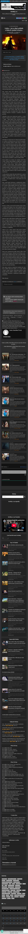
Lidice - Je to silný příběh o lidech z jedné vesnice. (14, 29)
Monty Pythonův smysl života (15, 591)
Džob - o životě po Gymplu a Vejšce (15, 377)
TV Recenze (8, 896)
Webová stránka (7, 336)
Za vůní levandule (21, 819)
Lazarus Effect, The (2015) (12, 798)
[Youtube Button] (23, 18)
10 (3, 918)
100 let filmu (4, 879)
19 (10, 920)
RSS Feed (4, 847)
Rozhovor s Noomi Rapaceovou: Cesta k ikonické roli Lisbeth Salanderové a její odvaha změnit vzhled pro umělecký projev (13, 740)
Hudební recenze (11, 885)
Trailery (3, 896)
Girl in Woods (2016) (11, 787)
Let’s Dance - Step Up (11, 749)
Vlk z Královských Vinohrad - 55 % (14, 791)
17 (3, 920)
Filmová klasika (9, 880)
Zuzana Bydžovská (6, 328)
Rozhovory (19, 893)
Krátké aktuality (11, 887)
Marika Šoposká (13, 323)
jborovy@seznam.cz (11, 864)
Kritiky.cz (14, 12)
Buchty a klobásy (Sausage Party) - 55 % (15, 774)
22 (20, 920)
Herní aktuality (18, 883)
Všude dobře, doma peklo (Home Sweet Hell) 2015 (12, 727)
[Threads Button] (20, 18)
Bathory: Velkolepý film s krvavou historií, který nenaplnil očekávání (17, 422)
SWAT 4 (10, 820)
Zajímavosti (16, 896)
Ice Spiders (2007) (11, 765)
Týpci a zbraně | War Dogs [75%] (14, 764)
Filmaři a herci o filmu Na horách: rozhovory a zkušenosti (17, 399)
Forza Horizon (10, 803)
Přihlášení (23, 466)
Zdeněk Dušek (22, 326)
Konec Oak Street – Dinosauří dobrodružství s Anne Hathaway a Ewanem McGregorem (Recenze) (16, 600)
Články (13, 898)
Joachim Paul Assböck (19, 322)
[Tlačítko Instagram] (21, 18)
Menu (4, 18)
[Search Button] (26, 18)
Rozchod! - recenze (11, 756)
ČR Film (9, 321)
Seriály (23, 893)
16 (24, 918)
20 (14, 920)
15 (20, 918)
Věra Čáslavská (10, 796)
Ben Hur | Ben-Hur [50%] (12, 772)
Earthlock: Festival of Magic (12, 802)
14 (17, 918)
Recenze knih (10, 892)
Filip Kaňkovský (15, 321)
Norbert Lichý (5, 325)
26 (10, 923)
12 (10, 918)
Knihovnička (17, 885)
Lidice (15, 281)
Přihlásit (4, 842)
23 (24, 920)
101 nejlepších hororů (12, 879)
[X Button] (17, 18)
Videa (12, 896)
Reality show (19, 890)
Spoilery (11, 895)
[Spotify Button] (24, 18)
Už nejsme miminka (11, 771)
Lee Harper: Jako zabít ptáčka (12, 799)
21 (17, 920)
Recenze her (4, 892)
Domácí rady (19, 879)
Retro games (13, 893)
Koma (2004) (17, 828)
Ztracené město (10, 752)
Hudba (6, 885)
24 (3, 923)
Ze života (8, 898)
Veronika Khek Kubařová (13, 326)
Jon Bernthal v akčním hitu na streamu (11, 714)
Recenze (23, 890)
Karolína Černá (10, 32)
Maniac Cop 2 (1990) (11, 810)
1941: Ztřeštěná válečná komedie (15, 545)
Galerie (13, 883)
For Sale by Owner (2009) (8, 672)
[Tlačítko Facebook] (18, 18)
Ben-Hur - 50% (10, 770)
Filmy (10, 883)
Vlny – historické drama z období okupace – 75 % (17, 354)
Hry (2, 885)
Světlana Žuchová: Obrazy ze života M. (15, 785)
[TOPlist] (4, 903)
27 (13, 923)
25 (6, 923)
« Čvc (3, 927)
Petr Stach (17, 325)
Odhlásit (8, 842)
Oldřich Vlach (11, 325)
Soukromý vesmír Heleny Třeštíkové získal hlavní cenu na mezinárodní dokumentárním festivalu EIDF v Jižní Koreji (13, 831)
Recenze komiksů (16, 892)
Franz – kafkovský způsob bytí (15, 365)
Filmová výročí (16, 880)
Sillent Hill (9, 747)
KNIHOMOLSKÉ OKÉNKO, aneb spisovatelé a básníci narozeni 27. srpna (15, 679)
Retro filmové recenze (14, 26)
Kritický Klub (4, 887)
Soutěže (3, 895)
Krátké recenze (17, 887)
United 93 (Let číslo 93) (12, 750)
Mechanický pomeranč (12, 757)
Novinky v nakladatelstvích (15, 888)
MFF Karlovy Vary (5, 888)
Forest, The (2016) (11, 781)
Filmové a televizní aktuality (7, 882)
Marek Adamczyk (6, 323)
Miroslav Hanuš (21, 323)
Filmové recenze (16, 360)
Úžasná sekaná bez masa (12, 792)
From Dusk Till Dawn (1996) (13, 805)
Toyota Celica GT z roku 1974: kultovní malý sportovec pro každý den (16, 691)
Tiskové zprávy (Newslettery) (19, 895)
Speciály (15, 406)
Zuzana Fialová (14, 328)
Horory (24, 883)
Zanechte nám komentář (14, 33)
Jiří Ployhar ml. (10, 322)
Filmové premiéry (16, 882)
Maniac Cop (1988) (10, 809)
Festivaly (3, 880)
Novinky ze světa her (5, 890)
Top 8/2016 (8, 801)
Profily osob (13, 890)
